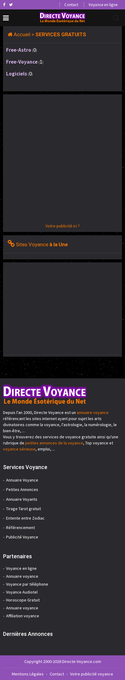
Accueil (22, 34)
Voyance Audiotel (22, 592)
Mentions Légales (28, 674)
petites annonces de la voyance (54, 443)
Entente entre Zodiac (25, 518)
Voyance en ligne (103, 4)
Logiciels (16, 73)
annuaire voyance (93, 412)
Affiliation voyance (22, 616)
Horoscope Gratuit (23, 600)
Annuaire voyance (22, 576)
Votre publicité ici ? (63, 226)
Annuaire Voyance (22, 480)
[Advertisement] (62, 160)
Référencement (20, 527)
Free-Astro (18, 50)
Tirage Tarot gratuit (23, 508)
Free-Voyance (22, 61)
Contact (71, 4)
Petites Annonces (22, 489)
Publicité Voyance (22, 537)
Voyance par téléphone (27, 584)
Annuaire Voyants (21, 499)
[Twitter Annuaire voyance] (11, 4)
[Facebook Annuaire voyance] (4, 4)
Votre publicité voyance (91, 674)
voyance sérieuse (19, 449)
